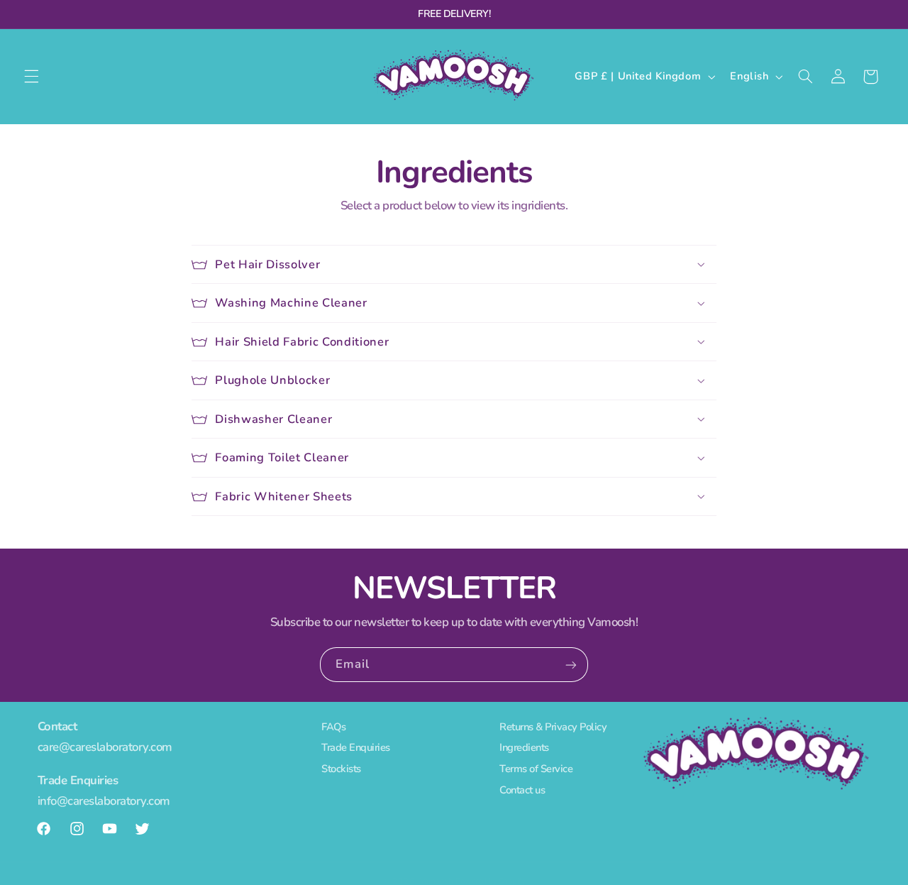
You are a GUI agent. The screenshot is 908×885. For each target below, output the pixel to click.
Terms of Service (535, 769)
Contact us (522, 790)
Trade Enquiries (355, 748)
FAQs (333, 728)
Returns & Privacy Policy (553, 728)
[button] (31, 76)
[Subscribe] (571, 664)
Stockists (341, 769)
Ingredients (524, 748)
